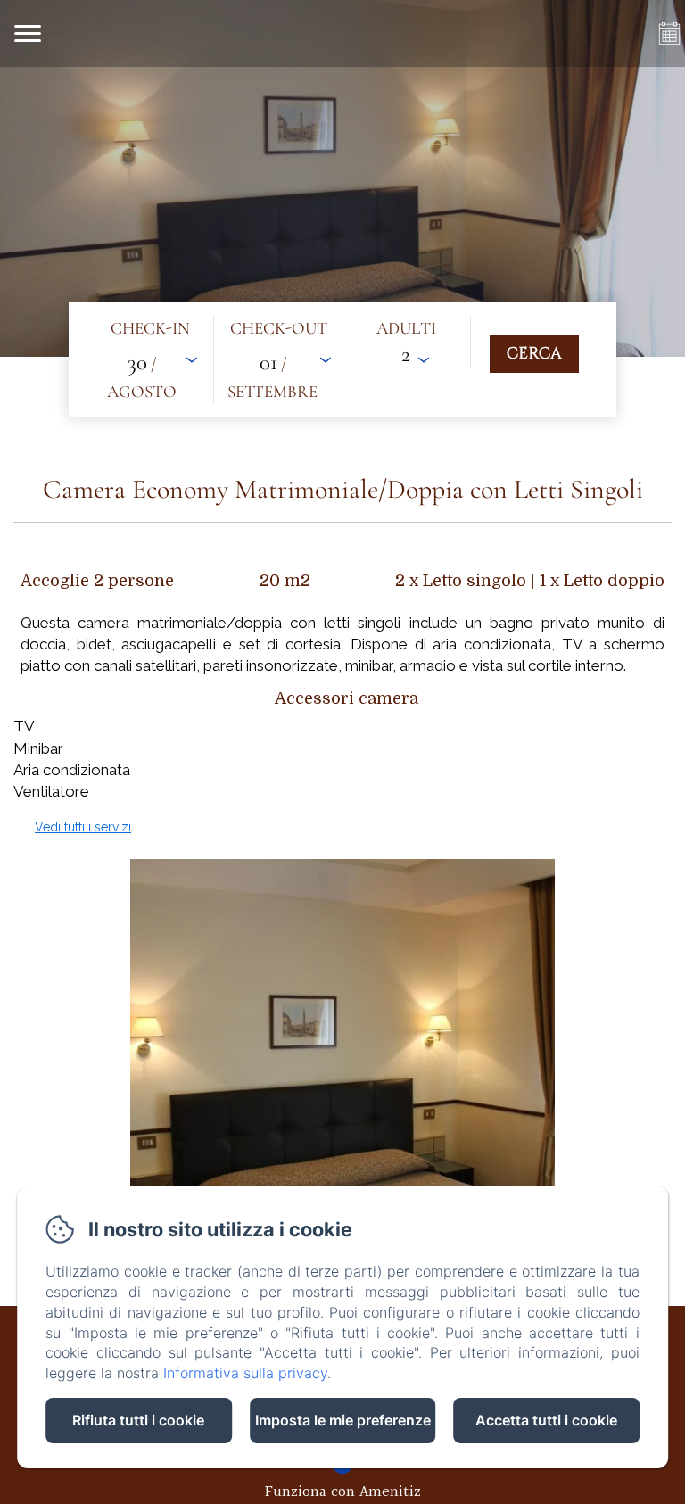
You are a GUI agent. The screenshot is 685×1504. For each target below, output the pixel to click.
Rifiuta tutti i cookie (138, 1420)
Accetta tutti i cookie (546, 1420)
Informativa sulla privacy (245, 1373)
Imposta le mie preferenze (343, 1420)
